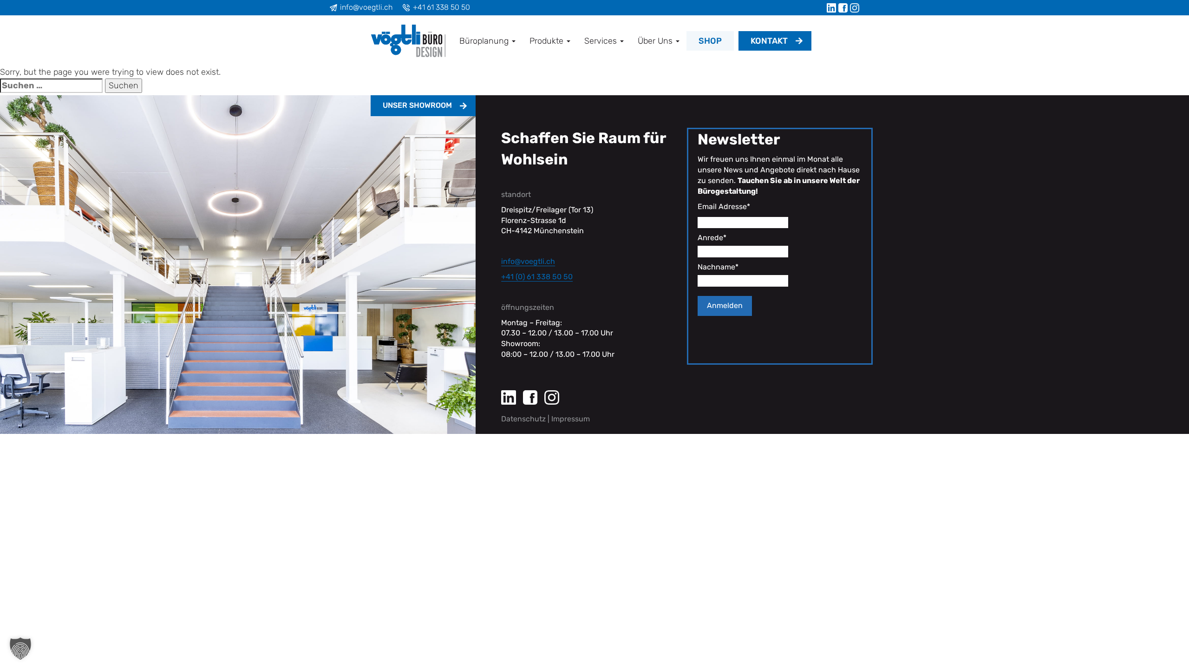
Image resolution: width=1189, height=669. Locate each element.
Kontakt (769, 41)
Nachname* (718, 266)
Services (601, 41)
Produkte (547, 41)
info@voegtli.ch (366, 7)
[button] (20, 648)
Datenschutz (523, 418)
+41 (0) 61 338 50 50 (537, 276)
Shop (710, 41)
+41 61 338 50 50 (441, 7)
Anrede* (712, 237)
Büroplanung (485, 41)
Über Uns (656, 41)
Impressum (570, 418)
